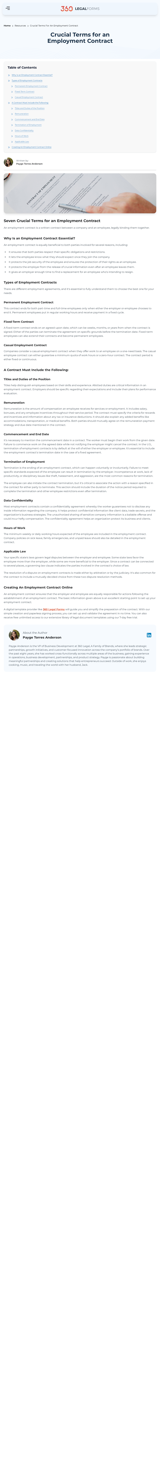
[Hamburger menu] (8, 8)
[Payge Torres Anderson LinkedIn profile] (149, 635)
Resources (20, 25)
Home (7, 25)
